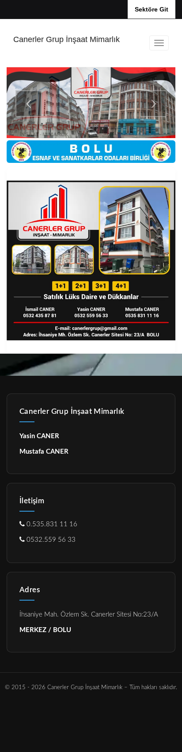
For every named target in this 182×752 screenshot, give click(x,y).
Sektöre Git (151, 9)
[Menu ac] (159, 42)
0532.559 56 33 (50, 539)
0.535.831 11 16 (51, 524)
